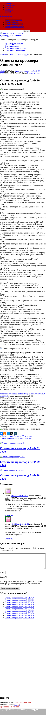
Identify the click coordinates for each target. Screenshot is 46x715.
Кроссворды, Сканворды (11, 35)
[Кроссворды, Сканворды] (11, 33)
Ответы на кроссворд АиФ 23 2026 (19, 613)
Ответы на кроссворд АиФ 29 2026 (19, 600)
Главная (8, 3)
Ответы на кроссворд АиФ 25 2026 (19, 609)
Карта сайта (10, 5)
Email (3, 577)
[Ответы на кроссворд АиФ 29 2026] (12, 457)
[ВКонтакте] (1, 433)
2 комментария (33, 73)
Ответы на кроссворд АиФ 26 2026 (19, 607)
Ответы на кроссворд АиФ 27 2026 (19, 604)
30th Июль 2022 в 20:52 (20, 524)
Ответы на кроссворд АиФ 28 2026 (19, 602)
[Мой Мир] (8, 433)
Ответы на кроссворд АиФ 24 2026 (19, 611)
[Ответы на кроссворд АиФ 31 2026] (12, 443)
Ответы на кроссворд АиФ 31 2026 (19, 598)
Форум (8, 12)
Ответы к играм (11, 22)
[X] (11, 433)
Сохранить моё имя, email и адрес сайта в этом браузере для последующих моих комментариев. (21, 582)
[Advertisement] (18, 657)
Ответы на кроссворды (14, 27)
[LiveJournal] (15, 433)
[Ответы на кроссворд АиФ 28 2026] (12, 470)
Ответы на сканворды (14, 24)
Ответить (9, 515)
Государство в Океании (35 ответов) (16, 436)
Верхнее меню (6, 16)
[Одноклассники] (4, 433)
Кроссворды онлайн (13, 20)
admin (2, 71)
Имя (2, 572)
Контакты (9, 7)
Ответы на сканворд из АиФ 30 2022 (15, 438)
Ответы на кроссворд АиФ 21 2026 (19, 618)
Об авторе (9, 10)
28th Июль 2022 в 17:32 (19, 496)
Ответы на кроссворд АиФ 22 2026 (19, 615)
